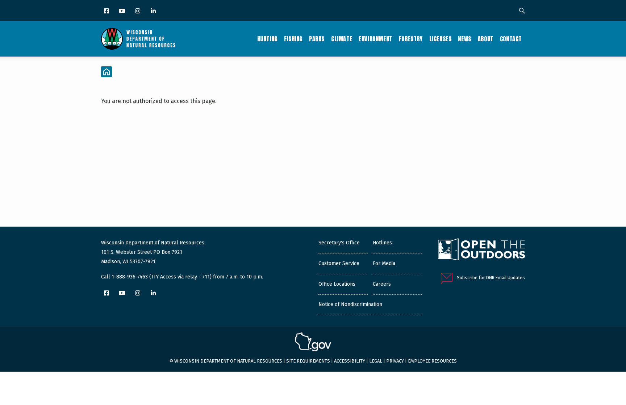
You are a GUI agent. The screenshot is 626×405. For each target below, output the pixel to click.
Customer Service (338, 263)
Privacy (395, 361)
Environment (375, 38)
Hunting (267, 38)
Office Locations (336, 284)
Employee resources (432, 361)
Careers (382, 284)
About (485, 38)
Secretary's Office (339, 243)
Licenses (440, 38)
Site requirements (308, 361)
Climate (341, 38)
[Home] (138, 39)
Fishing (293, 38)
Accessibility (349, 361)
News (464, 38)
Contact (511, 38)
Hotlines (382, 243)
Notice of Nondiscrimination (350, 304)
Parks (317, 38)
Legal (375, 361)
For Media (384, 263)
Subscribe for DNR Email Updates (491, 277)
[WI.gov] (313, 343)
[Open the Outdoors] (481, 250)
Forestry (411, 38)
